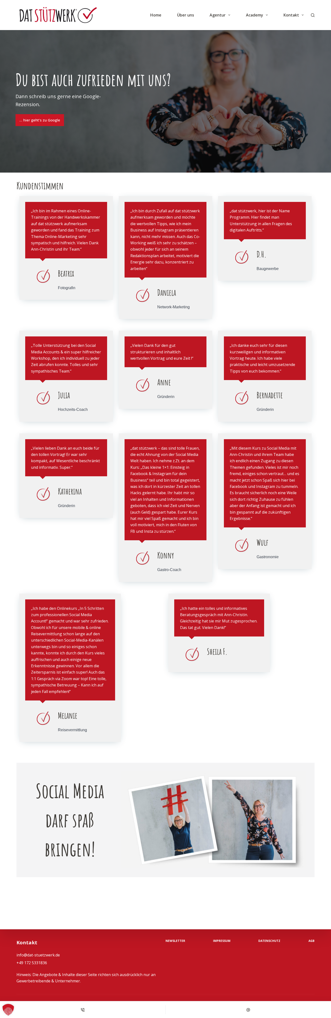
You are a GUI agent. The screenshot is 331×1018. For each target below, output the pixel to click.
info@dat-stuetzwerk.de (38, 955)
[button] (8, 1010)
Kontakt (291, 15)
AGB (311, 941)
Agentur (218, 15)
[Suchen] (313, 15)
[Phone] (83, 1010)
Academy (254, 15)
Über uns (185, 15)
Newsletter (175, 941)
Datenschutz (269, 941)
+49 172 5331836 (31, 962)
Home (155, 15)
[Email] (248, 1010)
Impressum (221, 941)
